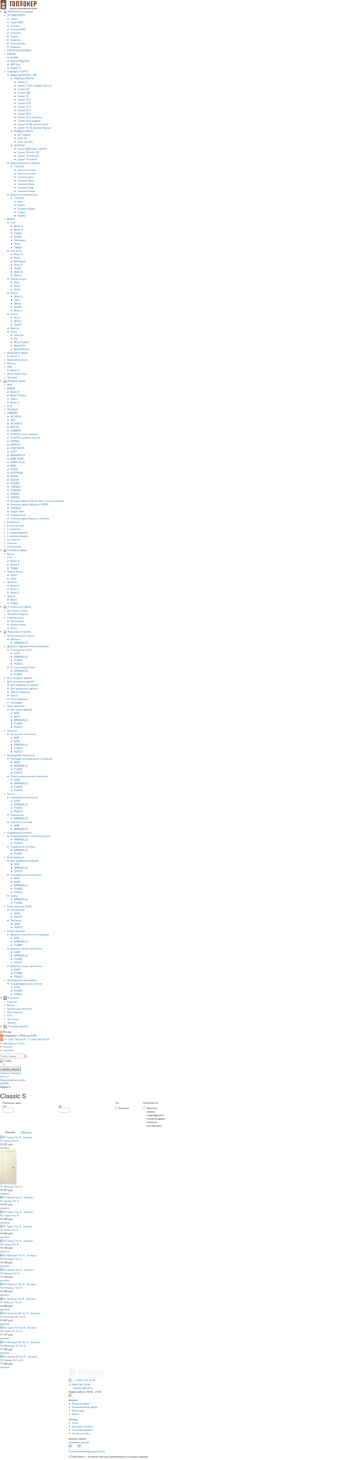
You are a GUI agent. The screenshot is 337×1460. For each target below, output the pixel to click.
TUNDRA (16, 490)
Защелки (12, 730)
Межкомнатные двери (20, 11)
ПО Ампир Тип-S (9, 1273)
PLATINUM (17, 472)
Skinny (17, 275)
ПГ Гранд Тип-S (9, 1140)
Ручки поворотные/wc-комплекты (29, 776)
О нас (75, 1422)
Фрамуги (16, 47)
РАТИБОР (12, 409)
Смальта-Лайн (26, 180)
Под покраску (14, 1012)
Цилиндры (16, 702)
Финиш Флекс (18, 279)
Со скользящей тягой (23, 667)
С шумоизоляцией (17, 536)
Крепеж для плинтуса (19, 1008)
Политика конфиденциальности (86, 1451)
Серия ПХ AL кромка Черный (34, 127)
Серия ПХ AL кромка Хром (33, 124)
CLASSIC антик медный (24, 434)
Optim (14, 399)
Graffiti (17, 236)
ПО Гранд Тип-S (9, 1244)
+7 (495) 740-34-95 (15, 1039)
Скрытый (12, 1001)
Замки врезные (15, 706)
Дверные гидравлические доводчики (28, 646)
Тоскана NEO (18, 29)
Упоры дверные (16, 931)
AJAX (17, 653)
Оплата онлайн (81, 1433)
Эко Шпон (16, 250)
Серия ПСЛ (24, 106)
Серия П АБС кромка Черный (34, 85)
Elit (15, 338)
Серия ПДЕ (24, 92)
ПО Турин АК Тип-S (11, 1331)
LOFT (14, 451)
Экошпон (12, 377)
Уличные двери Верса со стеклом (30, 518)
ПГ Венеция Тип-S (10, 1186)
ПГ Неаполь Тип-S (10, 1302)
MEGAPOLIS (18, 455)
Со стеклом (13, 539)
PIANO (14, 469)
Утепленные (14, 546)
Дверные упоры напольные (26, 948)
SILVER (15, 479)
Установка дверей (17, 1026)
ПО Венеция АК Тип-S (12, 1345)
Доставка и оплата (14, 1043)
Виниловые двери (17, 352)
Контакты (9, 1050)
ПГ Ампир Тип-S (9, 1201)
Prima (17, 243)
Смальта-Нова (26, 184)
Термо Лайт (17, 511)
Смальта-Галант (27, 173)
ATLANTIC (16, 423)
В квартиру (13, 522)
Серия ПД (23, 89)
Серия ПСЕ (24, 99)
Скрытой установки (21, 822)
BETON (15, 427)
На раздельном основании (26, 874)
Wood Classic (21, 342)
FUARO (18, 660)
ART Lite (15, 64)
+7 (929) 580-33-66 (38, 1039)
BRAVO (11, 219)
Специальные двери (19, 606)
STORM (15, 483)
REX (9, 384)
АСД (9, 406)
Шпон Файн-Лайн (17, 373)
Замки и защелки (20, 692)
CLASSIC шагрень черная (25, 437)
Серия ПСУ (24, 113)
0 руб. (8, 1060)
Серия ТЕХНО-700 (28, 152)
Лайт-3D (22, 138)
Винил (14, 293)
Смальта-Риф (25, 187)
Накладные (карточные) (24, 797)
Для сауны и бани (17, 610)
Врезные (16, 639)
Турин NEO (17, 22)
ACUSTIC (16, 416)
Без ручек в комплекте (23, 734)
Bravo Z (15, 402)
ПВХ (9, 366)
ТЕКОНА (19, 166)
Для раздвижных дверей (24, 685)
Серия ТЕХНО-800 (28, 155)
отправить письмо (78, 1442)
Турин (14, 18)
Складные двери (17, 550)
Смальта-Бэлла (26, 170)
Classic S (16, 68)
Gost (16, 282)
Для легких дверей (21, 709)
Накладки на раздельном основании (31, 758)
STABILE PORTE (23, 131)
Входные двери (16, 380)
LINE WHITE (18, 448)
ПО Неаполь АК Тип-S (12, 1316)
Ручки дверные (19, 699)
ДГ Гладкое (24, 134)
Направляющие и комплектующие (30, 836)
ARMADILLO (21, 642)
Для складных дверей (19, 677)
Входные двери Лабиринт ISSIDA (29, 504)
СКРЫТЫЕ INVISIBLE (19, 50)
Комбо (21, 205)
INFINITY (16, 444)
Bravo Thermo (19, 395)
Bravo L (15, 589)
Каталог (8, 1046)
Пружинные (17, 815)
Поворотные (18, 909)
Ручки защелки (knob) (19, 906)
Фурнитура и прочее (19, 631)
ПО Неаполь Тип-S (11, 1287)
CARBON (16, 430)
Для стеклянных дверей (20, 681)
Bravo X (18, 229)
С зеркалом (13, 529)
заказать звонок (10, 1069)
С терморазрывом (17, 532)
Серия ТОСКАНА (27, 159)
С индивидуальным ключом (26, 983)
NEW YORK (17, 458)
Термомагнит (18, 515)
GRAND (15, 441)
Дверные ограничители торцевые (30, 934)
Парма (14, 36)
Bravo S (18, 264)
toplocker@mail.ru (83, 1388)
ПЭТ (13, 222)
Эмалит (11, 596)
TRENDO (16, 486)
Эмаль (14, 314)
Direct (17, 286)
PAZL (13, 465)
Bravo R (15, 392)
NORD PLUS (18, 462)
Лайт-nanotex (25, 141)
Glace (17, 289)
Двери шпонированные (24, 194)
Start (16, 300)
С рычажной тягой (21, 649)
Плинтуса (13, 997)
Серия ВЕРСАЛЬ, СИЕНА (32, 148)
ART (13, 420)
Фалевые (16, 920)
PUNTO (18, 663)
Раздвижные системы (19, 832)
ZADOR (11, 54)
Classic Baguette (20, 61)
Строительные (15, 617)
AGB (16, 713)
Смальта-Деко (26, 177)
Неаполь (16, 39)
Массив (15, 328)
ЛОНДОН (16, 508)
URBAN (15, 493)
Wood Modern (22, 349)
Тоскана (15, 25)
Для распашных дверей (24, 688)
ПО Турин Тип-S (9, 1215)
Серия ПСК (24, 103)
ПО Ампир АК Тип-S (11, 1360)
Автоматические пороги (20, 635)
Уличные (12, 543)
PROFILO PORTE (24, 78)
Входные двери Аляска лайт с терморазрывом (37, 500)
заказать (5, 1147)
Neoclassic (20, 240)
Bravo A (18, 226)
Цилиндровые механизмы (22, 980)
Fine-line (19, 335)
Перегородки (18, 43)
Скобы (14, 895)
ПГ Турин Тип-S (9, 1230)
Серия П (22, 82)
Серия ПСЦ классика (30, 117)
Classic (18, 233)
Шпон (14, 331)
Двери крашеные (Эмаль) (25, 163)
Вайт (20, 201)
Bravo (17, 317)
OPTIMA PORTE (16, 15)
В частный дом (15, 525)
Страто (22, 212)
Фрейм (21, 215)
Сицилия (16, 32)
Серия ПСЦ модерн (29, 120)
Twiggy (18, 247)
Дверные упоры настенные (26, 966)
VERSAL (15, 497)
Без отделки (17, 621)
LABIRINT (12, 413)
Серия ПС (23, 96)
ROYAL (14, 476)
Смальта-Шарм (26, 191)
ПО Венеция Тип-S (11, 1259)
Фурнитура (78, 1410)
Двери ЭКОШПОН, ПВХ (24, 75)
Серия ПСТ (24, 110)
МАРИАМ (19, 145)
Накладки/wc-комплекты (21, 755)
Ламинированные (17, 359)
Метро (75, 1414)
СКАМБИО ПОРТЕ (17, 71)
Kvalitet (15, 57)
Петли (14, 695)
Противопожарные (17, 614)
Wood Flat (19, 345)
